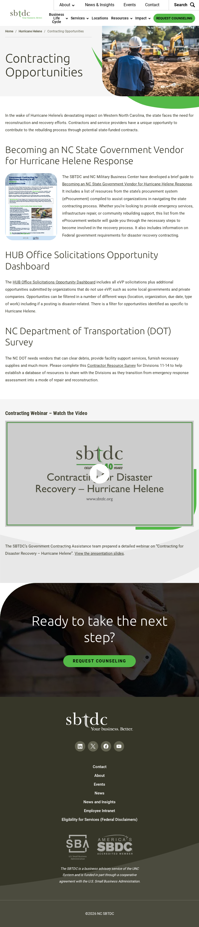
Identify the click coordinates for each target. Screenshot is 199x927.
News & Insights (99, 4)
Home (9, 31)
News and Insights (99, 802)
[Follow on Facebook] (106, 746)
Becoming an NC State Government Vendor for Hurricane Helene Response (127, 184)
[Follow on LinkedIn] (80, 746)
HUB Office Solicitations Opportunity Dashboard (54, 282)
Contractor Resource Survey (111, 365)
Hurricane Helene (30, 31)
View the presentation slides (99, 553)
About (99, 775)
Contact (152, 4)
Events (130, 4)
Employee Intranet (99, 810)
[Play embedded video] (99, 474)
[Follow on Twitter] (93, 746)
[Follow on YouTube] (119, 746)
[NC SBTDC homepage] (26, 14)
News (99, 793)
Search (180, 4)
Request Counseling (99, 661)
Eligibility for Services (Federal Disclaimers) (99, 819)
